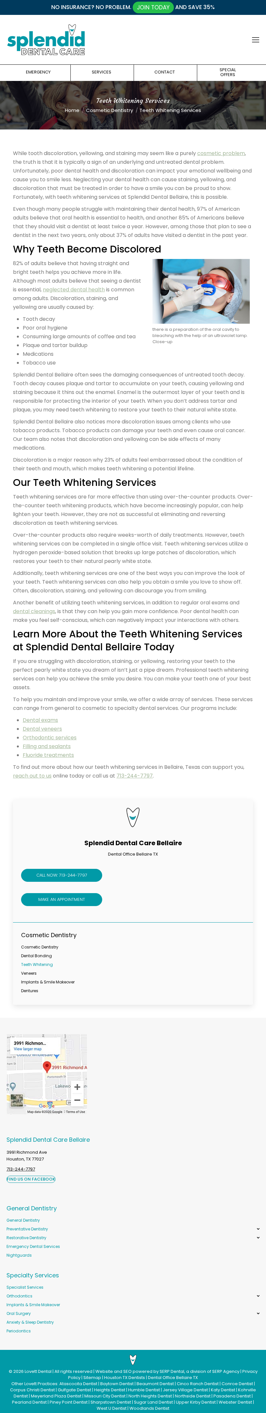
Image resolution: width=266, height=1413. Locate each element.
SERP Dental (172, 1371)
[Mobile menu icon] (256, 40)
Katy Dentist (223, 1390)
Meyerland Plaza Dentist (56, 1396)
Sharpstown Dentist (111, 1402)
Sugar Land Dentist (153, 1402)
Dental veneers (42, 729)
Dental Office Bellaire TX (173, 1377)
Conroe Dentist (237, 1384)
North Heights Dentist (150, 1396)
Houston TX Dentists (124, 1377)
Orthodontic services (50, 737)
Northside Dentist (193, 1396)
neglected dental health (74, 289)
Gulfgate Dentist (74, 1390)
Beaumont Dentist (155, 1384)
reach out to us (32, 775)
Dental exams (40, 720)
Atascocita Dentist (78, 1384)
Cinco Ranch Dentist (198, 1384)
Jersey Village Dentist (185, 1390)
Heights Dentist (109, 1390)
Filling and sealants (47, 746)
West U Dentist (112, 1408)
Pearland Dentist (29, 1402)
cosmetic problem (221, 153)
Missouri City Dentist (105, 1396)
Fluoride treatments (48, 755)
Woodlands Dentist (149, 1408)
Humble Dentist (144, 1390)
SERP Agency (225, 1371)
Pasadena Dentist (232, 1396)
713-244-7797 (134, 775)
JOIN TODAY (153, 7)
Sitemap (92, 1377)
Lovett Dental (38, 1371)
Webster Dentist (235, 1402)
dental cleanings (34, 611)
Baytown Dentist (117, 1384)
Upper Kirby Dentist (196, 1402)
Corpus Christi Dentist (32, 1390)
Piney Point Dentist (69, 1402)
